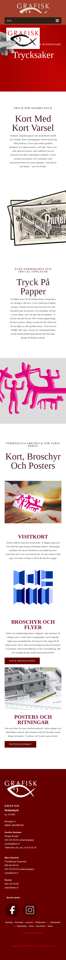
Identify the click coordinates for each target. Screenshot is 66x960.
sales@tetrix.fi (11, 887)
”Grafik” (14, 330)
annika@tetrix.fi (12, 844)
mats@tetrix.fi (11, 873)
